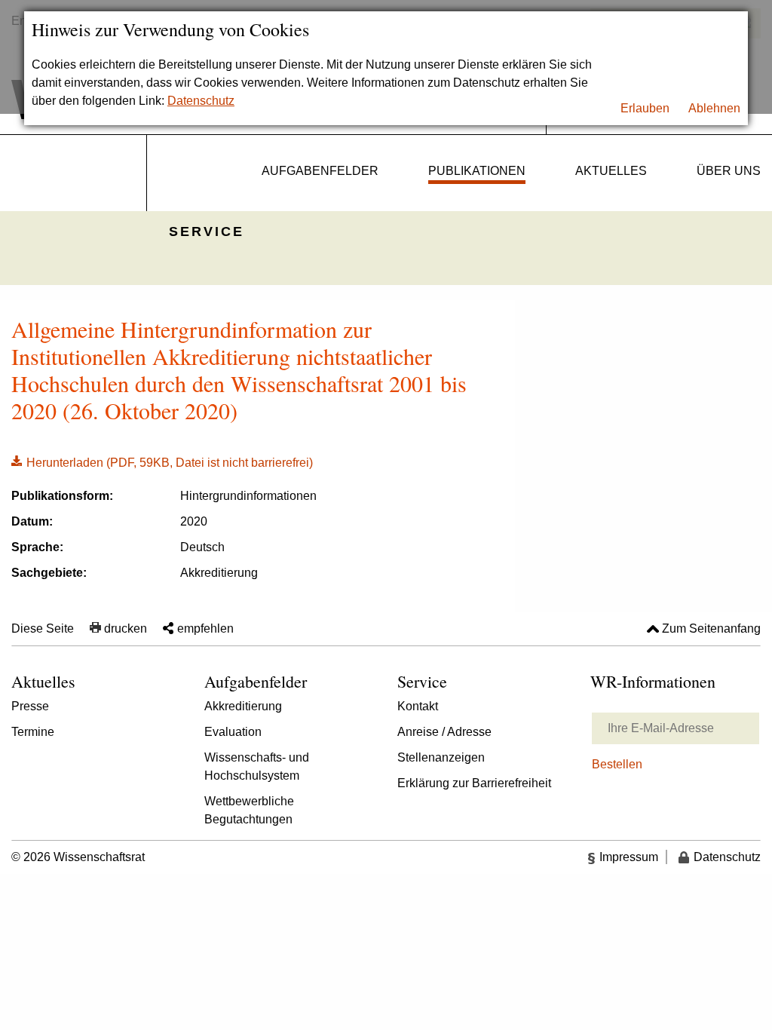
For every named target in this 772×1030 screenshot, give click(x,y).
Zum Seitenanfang (711, 628)
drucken (125, 628)
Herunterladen (162, 461)
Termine (32, 731)
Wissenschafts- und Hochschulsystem (256, 766)
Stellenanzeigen (441, 757)
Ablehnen (714, 108)
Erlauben (644, 108)
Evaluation (233, 731)
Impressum (628, 857)
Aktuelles (611, 170)
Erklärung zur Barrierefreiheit (474, 783)
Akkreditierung (243, 706)
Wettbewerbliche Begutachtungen (249, 810)
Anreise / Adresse (444, 731)
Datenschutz (200, 100)
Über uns (729, 170)
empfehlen (205, 628)
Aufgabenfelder (320, 170)
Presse (30, 706)
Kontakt (417, 706)
